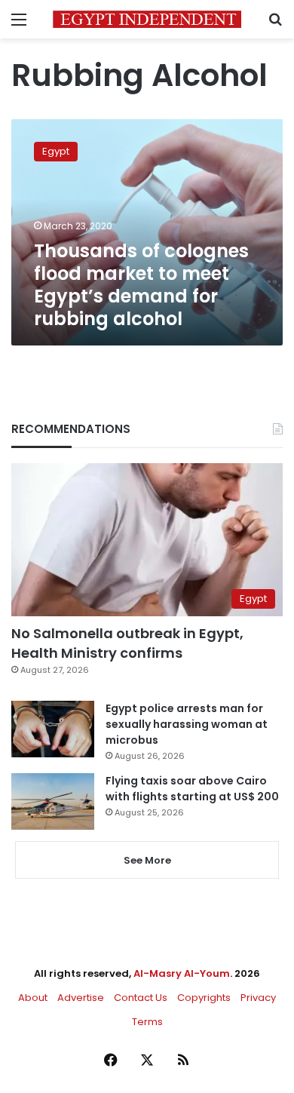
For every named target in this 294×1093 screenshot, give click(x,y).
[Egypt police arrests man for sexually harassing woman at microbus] (52, 729)
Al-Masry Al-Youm (181, 973)
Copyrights (204, 997)
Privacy (258, 997)
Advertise (80, 997)
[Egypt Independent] (147, 19)
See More (147, 860)
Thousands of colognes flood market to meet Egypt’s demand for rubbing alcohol (141, 284)
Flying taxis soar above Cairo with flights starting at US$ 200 (192, 788)
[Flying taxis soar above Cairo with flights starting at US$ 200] (52, 801)
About (32, 997)
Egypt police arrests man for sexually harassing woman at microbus (187, 724)
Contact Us (140, 997)
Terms (147, 1022)
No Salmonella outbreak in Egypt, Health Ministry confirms (127, 643)
